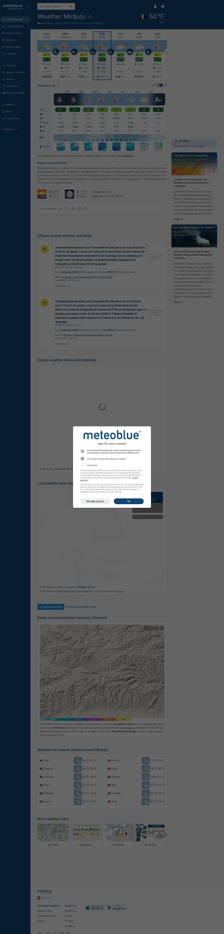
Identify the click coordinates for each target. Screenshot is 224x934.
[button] (112, 465)
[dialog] (112, 467)
